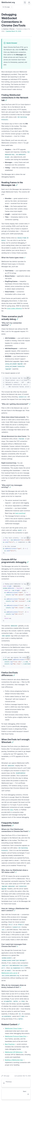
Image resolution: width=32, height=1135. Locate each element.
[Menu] (29, 2)
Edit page (6, 1076)
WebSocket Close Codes (13, 1028)
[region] (16, 382)
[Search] (24, 2)
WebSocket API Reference (13, 1052)
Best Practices (10, 1044)
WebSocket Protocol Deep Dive (15, 1036)
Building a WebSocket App (14, 1060)
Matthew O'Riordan (9, 29)
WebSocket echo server (9, 973)
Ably (11, 810)
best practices (20, 513)
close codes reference (14, 308)
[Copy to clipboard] (28, 378)
